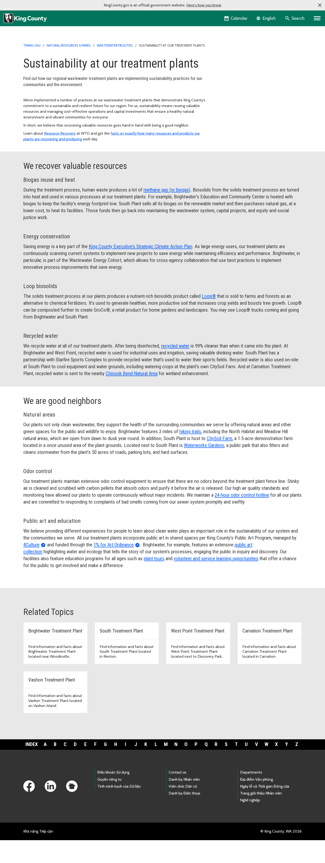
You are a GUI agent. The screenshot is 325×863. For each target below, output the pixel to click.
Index (31, 744)
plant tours (154, 558)
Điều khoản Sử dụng (113, 772)
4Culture (31, 545)
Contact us (177, 772)
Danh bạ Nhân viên (184, 779)
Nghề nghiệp (250, 800)
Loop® (209, 296)
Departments (251, 772)
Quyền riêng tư (109, 779)
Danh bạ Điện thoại (184, 793)
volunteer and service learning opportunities (216, 558)
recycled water (175, 346)
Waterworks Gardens (204, 445)
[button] (320, 5)
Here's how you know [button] (203, 5)
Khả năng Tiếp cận (38, 831)
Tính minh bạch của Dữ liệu (119, 786)
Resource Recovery (60, 133)
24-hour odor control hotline (242, 495)
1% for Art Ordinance (114, 545)
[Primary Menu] (317, 18)
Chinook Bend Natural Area (132, 373)
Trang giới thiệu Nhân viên (261, 793)
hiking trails (190, 431)
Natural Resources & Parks (69, 45)
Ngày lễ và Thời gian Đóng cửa (264, 786)
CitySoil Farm (219, 438)
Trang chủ (31, 45)
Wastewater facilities (115, 45)
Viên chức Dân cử (183, 786)
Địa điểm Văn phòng (256, 779)
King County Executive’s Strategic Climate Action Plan (140, 246)
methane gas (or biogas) (166, 190)
